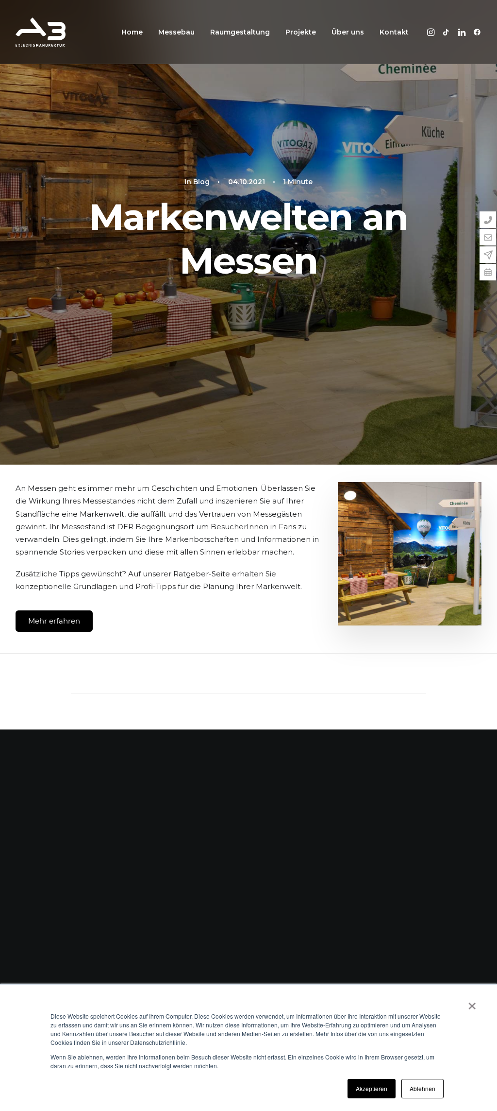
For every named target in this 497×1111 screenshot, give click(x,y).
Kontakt (394, 32)
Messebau (176, 32)
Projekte (300, 32)
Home (132, 32)
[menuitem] (132, 32)
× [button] (472, 1002)
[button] (432, 32)
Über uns (347, 32)
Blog (201, 181)
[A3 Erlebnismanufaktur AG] (41, 32)
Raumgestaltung (240, 32)
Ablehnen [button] (422, 1088)
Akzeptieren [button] (371, 1088)
